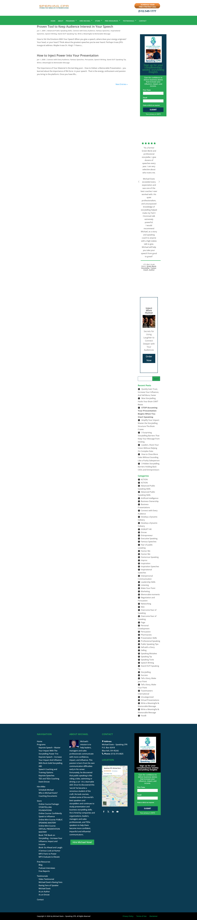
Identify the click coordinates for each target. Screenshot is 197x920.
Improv (144, 560)
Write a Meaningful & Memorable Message (94, 34)
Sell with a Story (148, 647)
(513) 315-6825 (117, 753)
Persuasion (89, 59)
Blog (40, 865)
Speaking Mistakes (149, 653)
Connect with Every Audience (84, 31)
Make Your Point (148, 588)
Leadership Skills (148, 582)
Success (144, 675)
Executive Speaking (149, 538)
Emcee (144, 532)
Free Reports (44, 871)
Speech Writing (51, 34)
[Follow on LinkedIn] (113, 811)
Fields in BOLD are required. (151, 105)
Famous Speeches (103, 31)
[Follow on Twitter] (108, 811)
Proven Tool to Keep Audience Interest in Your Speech (75, 26)
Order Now (149, 358)
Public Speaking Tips (149, 644)
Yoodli (143, 715)
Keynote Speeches (46, 775)
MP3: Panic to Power (47, 854)
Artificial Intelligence (149, 498)
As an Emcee (44, 894)
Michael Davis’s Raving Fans (50, 882)
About (60, 21)
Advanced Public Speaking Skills (59, 31)
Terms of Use (141, 916)
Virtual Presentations (150, 700)
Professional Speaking (150, 641)
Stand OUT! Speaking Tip (67, 34)
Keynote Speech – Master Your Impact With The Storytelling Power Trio (49, 750)
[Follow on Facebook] (104, 811)
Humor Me (145, 551)
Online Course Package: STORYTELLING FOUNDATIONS (49, 807)
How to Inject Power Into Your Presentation (67, 55)
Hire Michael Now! (82, 842)
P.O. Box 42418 (108, 747)
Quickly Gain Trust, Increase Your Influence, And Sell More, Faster (148, 392)
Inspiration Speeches (150, 566)
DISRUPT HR (146, 529)
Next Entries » (122, 84)
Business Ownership (150, 501)
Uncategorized (147, 697)
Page (143, 622)
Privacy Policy (128, 916)
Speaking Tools (147, 659)
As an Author (44, 891)
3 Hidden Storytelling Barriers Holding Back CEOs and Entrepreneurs (148, 466)
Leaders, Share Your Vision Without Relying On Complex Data (148, 448)
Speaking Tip (146, 656)
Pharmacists (146, 635)
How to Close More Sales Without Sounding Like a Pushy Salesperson (149, 457)
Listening (145, 585)
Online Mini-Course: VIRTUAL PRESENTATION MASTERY (49, 829)
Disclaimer (153, 916)
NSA (142, 607)
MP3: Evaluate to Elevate (49, 857)
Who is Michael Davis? (48, 793)
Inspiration (145, 563)
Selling (143, 650)
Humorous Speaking (150, 557)
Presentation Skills (149, 638)
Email (145, 98)
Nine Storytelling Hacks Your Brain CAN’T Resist (148, 401)
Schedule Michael (46, 790)
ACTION (144, 479)
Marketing (145, 591)
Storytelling (146, 672)
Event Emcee (44, 781)
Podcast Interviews (47, 868)
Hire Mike (41, 786)
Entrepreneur (147, 535)
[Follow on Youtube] (117, 811)
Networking (146, 603)
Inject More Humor (149, 310)
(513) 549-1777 (147, 11)
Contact (142, 21)
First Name (147, 90)
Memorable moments (150, 594)
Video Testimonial (46, 879)
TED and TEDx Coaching (49, 778)
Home (53, 21)
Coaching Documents (48, 796)
